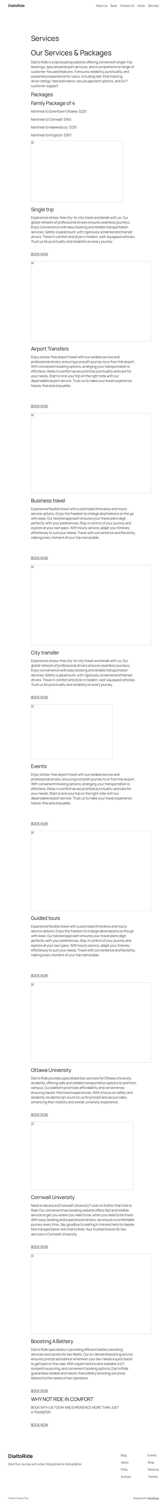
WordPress (153, 1498)
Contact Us (127, 6)
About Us (101, 6)
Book (114, 6)
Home (141, 6)
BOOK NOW (39, 254)
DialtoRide (16, 5)
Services (153, 6)
